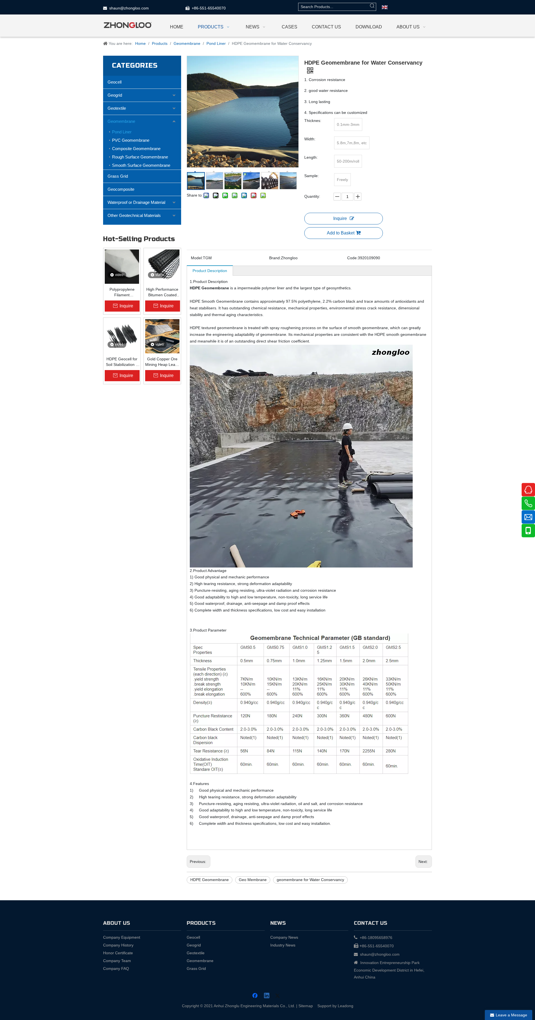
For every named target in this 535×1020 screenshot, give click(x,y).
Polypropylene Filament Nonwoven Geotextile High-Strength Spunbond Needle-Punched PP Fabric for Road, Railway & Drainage (122, 292)
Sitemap (305, 1006)
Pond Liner (122, 131)
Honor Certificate (118, 953)
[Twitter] (278, 996)
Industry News (282, 945)
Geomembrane (121, 121)
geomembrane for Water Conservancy (310, 879)
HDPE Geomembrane (209, 879)
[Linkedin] (266, 996)
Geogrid (115, 95)
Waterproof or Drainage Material (136, 202)
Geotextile (117, 108)
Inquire (340, 218)
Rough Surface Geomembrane (140, 157)
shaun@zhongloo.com (129, 8)
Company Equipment (121, 937)
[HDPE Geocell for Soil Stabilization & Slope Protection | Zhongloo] (122, 336)
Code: (352, 258)
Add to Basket (340, 233)
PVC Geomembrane (130, 140)
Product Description (210, 270)
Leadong (345, 1006)
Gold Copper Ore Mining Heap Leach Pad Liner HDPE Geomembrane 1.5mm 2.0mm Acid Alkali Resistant (162, 362)
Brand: (275, 258)
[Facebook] (255, 996)
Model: (197, 258)
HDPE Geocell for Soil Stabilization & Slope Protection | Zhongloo (122, 362)
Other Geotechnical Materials (134, 215)
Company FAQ (116, 968)
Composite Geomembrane (136, 148)
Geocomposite (121, 189)
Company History (118, 945)
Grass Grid (118, 176)
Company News (284, 937)
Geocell (114, 82)
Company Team (117, 960)
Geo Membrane (253, 879)
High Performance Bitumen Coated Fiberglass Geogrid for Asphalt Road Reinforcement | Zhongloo (162, 292)
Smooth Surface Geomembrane (141, 165)
